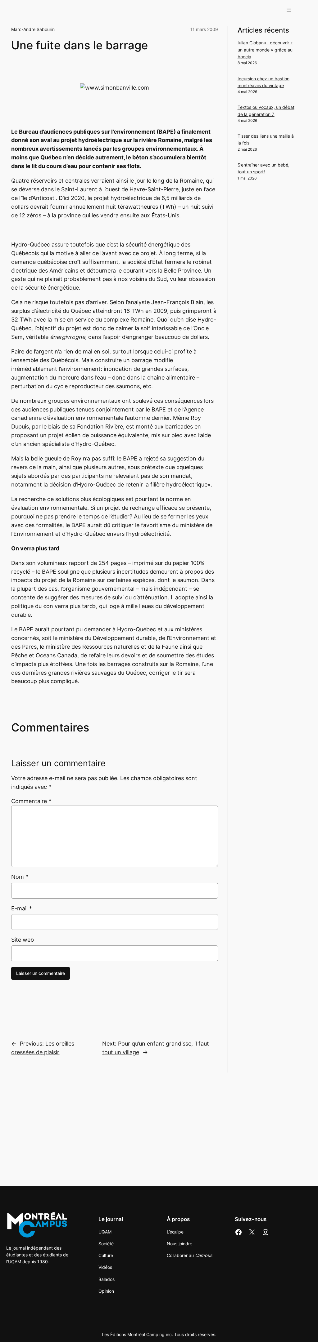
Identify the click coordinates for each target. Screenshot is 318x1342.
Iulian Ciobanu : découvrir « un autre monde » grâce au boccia (265, 49)
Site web (22, 939)
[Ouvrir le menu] (289, 10)
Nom (19, 876)
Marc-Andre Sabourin (33, 29)
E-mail (21, 908)
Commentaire (31, 801)
